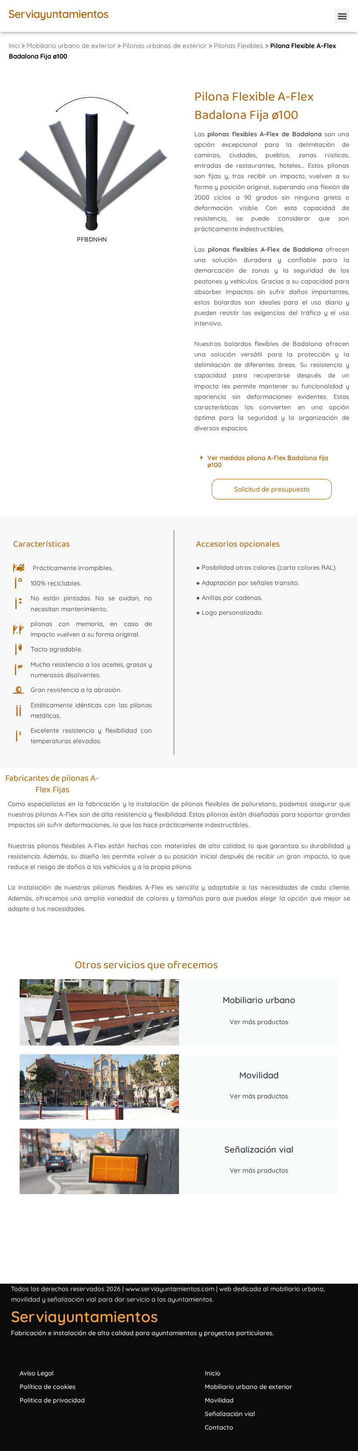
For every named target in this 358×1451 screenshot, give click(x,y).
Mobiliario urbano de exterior (71, 46)
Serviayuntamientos (84, 1316)
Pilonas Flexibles (238, 46)
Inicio (212, 1373)
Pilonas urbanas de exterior (165, 46)
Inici (14, 46)
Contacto (219, 1427)
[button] (342, 16)
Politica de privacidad (52, 1400)
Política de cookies (48, 1386)
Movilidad (219, 1400)
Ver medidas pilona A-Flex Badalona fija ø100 (267, 461)
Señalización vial (230, 1413)
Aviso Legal (37, 1373)
